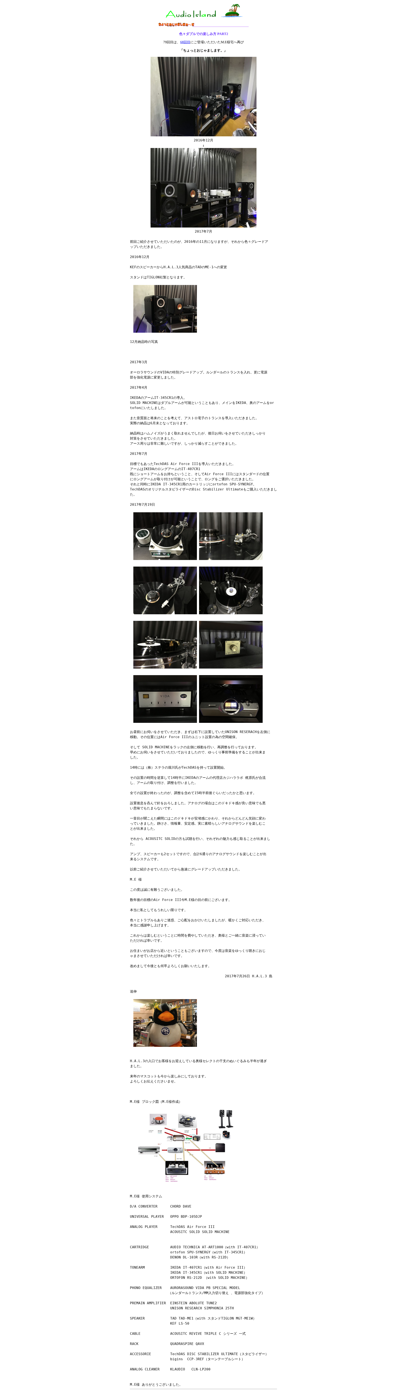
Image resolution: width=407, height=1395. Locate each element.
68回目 (185, 42)
